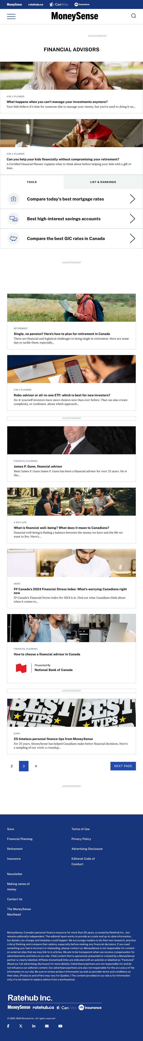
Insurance (14, 858)
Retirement (15, 849)
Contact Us (14, 899)
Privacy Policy (81, 839)
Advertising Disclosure (87, 849)
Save (10, 829)
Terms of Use (81, 829)
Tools (32, 182)
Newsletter (14, 874)
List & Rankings (103, 182)
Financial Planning (20, 839)
